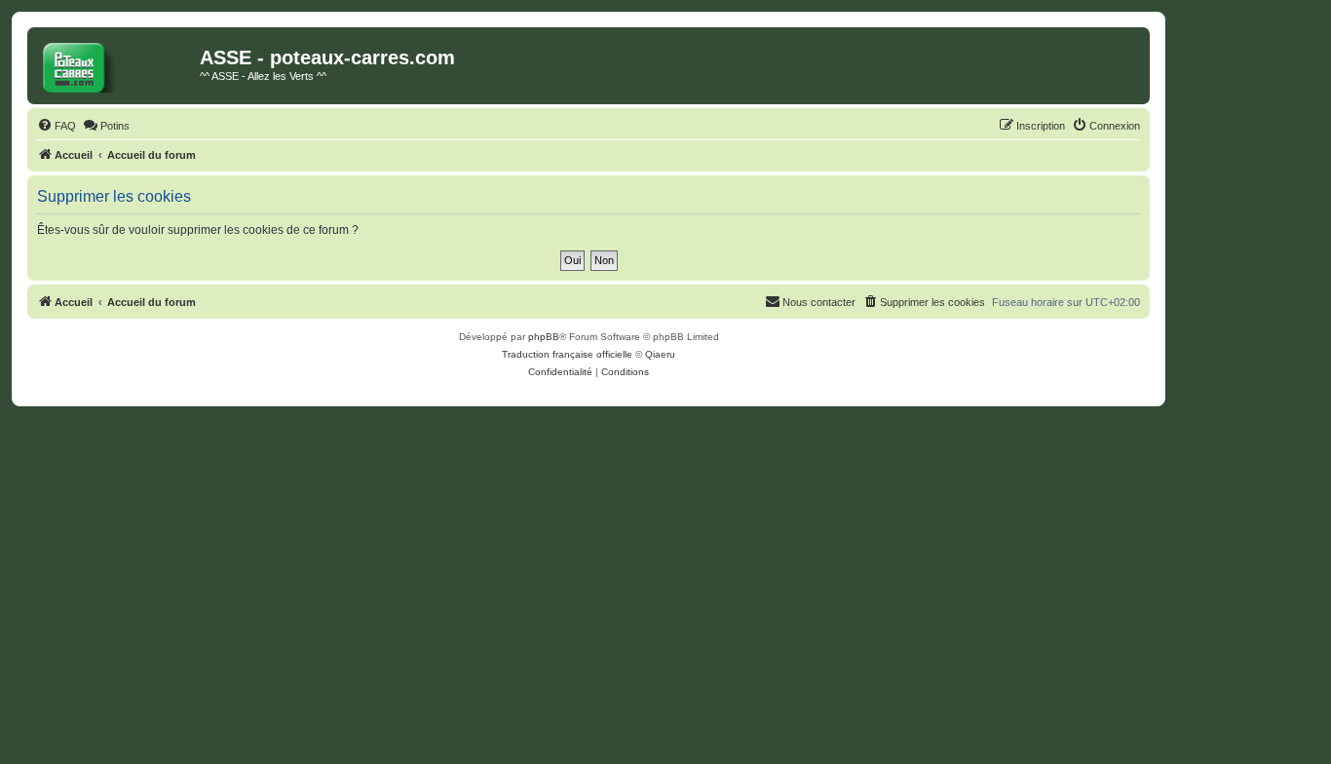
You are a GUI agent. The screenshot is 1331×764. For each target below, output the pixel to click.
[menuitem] (56, 125)
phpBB (543, 336)
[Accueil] (116, 63)
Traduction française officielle (567, 354)
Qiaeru (660, 354)
